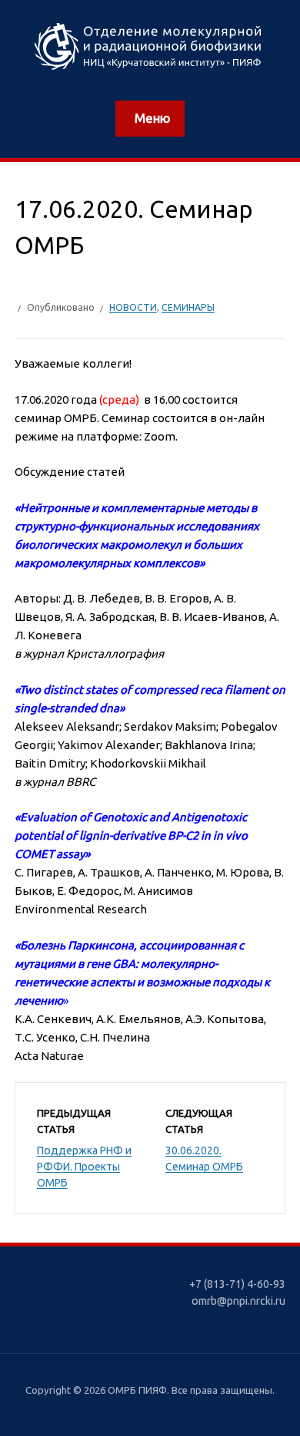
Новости (133, 307)
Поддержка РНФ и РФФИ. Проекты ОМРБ (84, 1166)
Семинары (188, 307)
